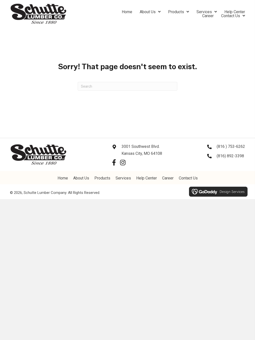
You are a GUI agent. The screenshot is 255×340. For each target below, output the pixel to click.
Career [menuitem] (168, 178)
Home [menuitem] (63, 178)
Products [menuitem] (102, 178)
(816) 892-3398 (230, 156)
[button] (114, 162)
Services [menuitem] (123, 178)
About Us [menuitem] (81, 178)
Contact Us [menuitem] (188, 178)
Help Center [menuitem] (146, 178)
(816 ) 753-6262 (231, 146)
